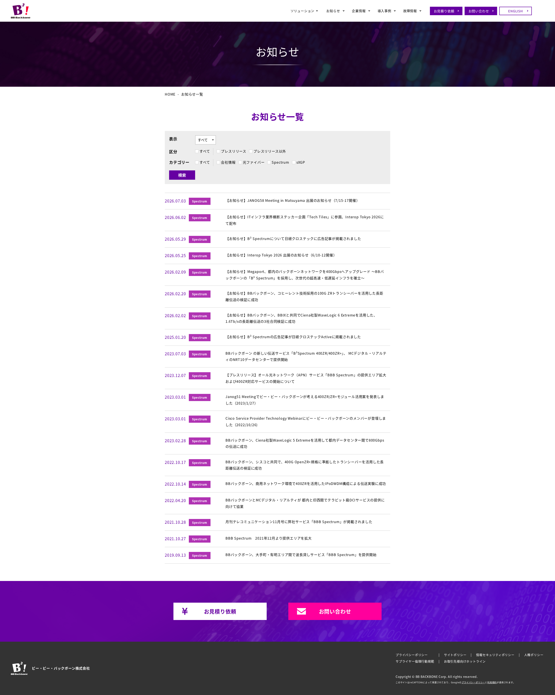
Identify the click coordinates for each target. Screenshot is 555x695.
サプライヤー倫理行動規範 (415, 661)
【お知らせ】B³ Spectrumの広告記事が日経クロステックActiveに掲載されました (293, 336)
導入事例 (384, 10)
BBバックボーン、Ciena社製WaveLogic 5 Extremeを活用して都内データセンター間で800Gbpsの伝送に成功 (304, 443)
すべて (204, 162)
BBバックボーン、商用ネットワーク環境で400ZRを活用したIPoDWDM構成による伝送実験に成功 (305, 483)
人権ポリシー (534, 655)
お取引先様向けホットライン (465, 661)
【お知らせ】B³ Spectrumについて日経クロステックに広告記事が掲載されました (293, 238)
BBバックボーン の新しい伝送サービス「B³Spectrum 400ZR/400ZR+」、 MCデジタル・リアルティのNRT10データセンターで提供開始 (306, 356)
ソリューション (303, 10)
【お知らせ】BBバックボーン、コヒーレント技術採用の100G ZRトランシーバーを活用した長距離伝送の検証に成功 (304, 296)
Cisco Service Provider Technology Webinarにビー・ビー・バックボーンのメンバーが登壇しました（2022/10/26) (305, 421)
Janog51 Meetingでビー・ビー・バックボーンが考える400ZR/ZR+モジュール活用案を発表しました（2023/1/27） (304, 400)
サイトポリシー (455, 655)
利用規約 (492, 682)
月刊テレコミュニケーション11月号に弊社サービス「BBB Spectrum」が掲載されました (298, 521)
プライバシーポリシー (412, 655)
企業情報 (359, 10)
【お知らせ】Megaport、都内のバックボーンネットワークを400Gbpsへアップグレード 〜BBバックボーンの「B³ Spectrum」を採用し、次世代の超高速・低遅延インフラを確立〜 (304, 275)
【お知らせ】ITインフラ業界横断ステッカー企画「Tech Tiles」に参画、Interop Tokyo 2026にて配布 (304, 220)
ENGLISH (515, 11)
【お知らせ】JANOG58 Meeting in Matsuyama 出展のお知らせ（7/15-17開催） (292, 200)
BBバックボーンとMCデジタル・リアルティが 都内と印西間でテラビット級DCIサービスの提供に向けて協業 (305, 503)
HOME (170, 94)
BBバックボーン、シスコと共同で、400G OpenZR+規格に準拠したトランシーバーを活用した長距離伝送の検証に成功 (304, 465)
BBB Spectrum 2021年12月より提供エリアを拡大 (268, 538)
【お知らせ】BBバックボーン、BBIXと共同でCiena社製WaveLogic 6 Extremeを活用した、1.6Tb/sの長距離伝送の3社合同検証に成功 (301, 318)
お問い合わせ (478, 11)
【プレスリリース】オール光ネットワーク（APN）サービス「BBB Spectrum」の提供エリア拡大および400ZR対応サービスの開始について (305, 378)
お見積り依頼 (444, 11)
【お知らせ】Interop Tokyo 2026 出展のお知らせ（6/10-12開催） (281, 255)
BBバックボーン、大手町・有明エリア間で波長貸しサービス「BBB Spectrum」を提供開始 (301, 554)
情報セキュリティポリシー (495, 655)
